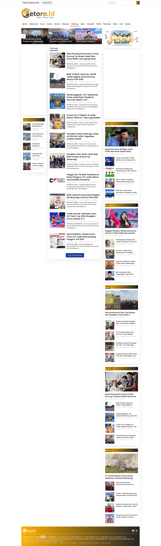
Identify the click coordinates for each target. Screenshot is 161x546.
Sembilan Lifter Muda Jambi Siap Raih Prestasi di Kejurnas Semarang (82, 157)
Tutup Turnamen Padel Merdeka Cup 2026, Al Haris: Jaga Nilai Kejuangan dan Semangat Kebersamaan (34, 40)
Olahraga (73, 61)
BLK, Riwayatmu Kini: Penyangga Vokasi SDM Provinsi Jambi (124, 273)
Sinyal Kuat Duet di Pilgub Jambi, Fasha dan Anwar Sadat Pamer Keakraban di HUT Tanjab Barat (119, 150)
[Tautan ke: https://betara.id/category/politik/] (137, 123)
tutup (42, 537)
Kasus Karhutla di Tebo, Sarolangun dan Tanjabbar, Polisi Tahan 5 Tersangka (120, 313)
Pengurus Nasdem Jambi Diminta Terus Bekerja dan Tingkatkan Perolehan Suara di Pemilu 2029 (126, 159)
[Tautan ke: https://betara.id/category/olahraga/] (137, 368)
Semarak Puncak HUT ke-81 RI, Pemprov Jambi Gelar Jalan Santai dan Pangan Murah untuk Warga (127, 505)
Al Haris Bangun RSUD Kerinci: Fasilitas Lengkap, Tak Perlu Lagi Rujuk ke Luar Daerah (38, 125)
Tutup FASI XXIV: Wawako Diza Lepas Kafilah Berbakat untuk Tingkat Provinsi (38, 135)
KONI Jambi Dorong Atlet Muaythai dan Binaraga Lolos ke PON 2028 (83, 196)
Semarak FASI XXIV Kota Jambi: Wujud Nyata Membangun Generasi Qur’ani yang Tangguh (38, 155)
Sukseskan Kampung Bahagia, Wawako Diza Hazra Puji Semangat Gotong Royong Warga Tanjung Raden (38, 145)
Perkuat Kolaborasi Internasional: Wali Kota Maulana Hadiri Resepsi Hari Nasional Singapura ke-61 (126, 483)
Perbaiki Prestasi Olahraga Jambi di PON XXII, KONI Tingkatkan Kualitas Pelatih (82, 136)
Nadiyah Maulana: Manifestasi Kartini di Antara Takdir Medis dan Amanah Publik (120, 232)
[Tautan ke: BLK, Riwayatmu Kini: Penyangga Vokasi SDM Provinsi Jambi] (109, 275)
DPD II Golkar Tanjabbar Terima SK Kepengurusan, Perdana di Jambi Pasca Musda (125, 180)
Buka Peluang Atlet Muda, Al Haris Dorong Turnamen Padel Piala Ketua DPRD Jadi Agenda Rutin (83, 56)
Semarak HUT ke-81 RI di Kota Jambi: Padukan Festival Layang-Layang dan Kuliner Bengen (60, 40)
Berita (68, 61)
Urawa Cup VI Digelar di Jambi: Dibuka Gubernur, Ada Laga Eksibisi (83, 116)
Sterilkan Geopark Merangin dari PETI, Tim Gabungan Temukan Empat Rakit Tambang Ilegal (126, 344)
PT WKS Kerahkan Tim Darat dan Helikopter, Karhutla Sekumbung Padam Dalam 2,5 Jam (119, 477)
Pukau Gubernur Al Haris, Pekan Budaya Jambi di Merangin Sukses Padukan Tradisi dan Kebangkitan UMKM (38, 164)
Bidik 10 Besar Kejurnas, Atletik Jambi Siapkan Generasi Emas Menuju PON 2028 (81, 77)
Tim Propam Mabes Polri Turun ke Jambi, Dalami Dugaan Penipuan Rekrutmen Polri (126, 333)
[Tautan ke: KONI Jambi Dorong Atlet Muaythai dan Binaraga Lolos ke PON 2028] (57, 201)
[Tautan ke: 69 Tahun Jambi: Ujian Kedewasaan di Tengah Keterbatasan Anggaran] (109, 254)
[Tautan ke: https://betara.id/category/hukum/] (137, 286)
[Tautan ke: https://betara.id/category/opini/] (137, 204)
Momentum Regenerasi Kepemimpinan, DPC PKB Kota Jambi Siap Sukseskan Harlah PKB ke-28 (127, 170)
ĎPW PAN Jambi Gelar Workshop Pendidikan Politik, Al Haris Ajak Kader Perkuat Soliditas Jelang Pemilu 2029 (126, 191)
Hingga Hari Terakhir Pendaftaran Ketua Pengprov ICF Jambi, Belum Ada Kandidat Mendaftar (83, 177)
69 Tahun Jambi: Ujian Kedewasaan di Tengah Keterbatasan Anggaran (125, 251)
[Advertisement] (34, 80)
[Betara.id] (37, 13)
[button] (138, 3)
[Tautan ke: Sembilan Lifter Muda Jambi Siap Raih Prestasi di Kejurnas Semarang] (57, 160)
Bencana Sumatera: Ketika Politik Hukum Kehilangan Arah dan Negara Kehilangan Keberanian (126, 262)
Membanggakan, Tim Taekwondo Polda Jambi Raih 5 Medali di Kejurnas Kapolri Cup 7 (82, 97)
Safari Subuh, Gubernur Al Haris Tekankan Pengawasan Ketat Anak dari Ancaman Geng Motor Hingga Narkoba (88, 40)
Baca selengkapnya (78, 109)
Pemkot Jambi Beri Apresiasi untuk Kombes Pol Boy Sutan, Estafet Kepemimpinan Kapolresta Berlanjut (126, 494)
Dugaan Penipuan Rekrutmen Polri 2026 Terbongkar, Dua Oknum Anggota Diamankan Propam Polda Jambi (126, 355)
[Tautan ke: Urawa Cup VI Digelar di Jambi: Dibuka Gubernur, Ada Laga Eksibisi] (57, 121)
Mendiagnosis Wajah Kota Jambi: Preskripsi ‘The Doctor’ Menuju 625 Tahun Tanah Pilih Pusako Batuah (127, 240)
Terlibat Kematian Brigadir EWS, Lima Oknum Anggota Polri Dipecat (125, 322)
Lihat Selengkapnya (74, 255)
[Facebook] (133, 530)
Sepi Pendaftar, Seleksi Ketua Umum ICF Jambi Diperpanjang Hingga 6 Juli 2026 (81, 236)
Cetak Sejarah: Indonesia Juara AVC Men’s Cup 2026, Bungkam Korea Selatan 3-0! (81, 216)
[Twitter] (136, 530)
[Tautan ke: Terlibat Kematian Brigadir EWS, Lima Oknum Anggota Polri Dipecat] (109, 325)
